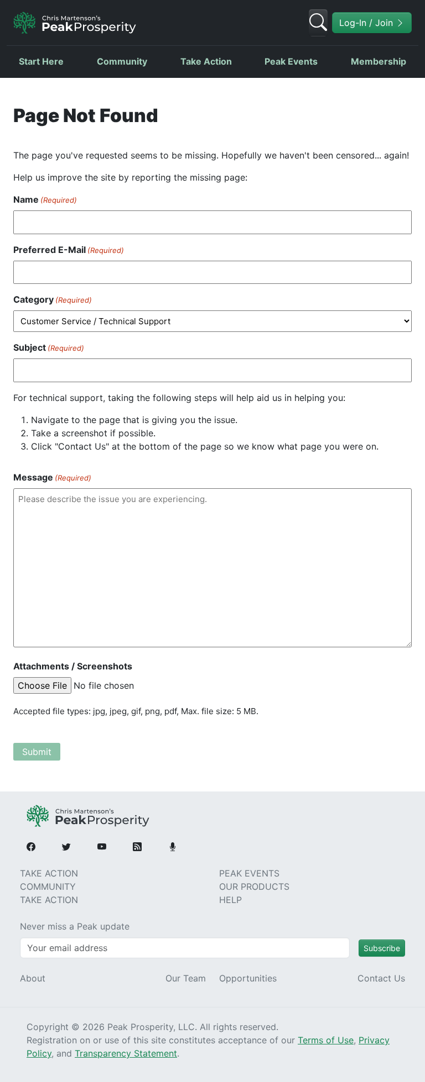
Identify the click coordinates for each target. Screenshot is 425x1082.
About (32, 978)
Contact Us (381, 978)
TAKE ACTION (49, 873)
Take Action (206, 61)
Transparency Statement (126, 1053)
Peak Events (291, 61)
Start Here (41, 61)
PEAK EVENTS (249, 873)
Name (45, 199)
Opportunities (248, 978)
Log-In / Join (367, 22)
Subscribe (382, 948)
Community (122, 61)
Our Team (185, 978)
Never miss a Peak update (74, 926)
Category (52, 299)
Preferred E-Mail (68, 249)
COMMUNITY (48, 886)
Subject (48, 347)
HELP (230, 899)
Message (52, 477)
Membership (378, 61)
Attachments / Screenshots (72, 666)
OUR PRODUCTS (254, 886)
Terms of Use (326, 1040)
